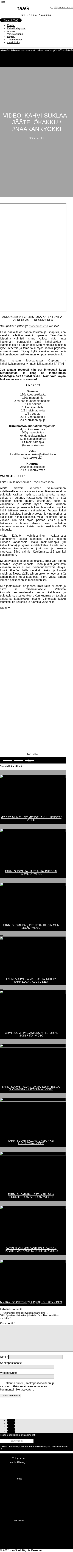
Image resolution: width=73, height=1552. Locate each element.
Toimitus (18, 1487)
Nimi (4, 1356)
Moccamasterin (38, 326)
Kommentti (7, 1323)
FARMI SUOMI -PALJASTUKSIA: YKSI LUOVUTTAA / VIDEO (31, 1142)
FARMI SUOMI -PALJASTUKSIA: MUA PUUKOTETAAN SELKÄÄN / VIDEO (31, 1196)
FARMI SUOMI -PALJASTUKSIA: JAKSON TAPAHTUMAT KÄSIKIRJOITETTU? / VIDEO (31, 1249)
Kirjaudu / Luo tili (63, 7)
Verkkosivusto (9, 1372)
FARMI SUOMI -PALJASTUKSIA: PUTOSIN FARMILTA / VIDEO (31, 872)
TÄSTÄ (58, 363)
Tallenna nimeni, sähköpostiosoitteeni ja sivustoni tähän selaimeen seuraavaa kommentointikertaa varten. (27, 1386)
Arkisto (11, 31)
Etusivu (11, 25)
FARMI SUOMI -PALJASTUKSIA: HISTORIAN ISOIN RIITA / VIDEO (31, 1034)
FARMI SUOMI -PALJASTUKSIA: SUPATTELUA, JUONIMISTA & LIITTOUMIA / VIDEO (31, 1088)
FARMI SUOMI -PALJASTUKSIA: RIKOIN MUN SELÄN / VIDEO (31, 926)
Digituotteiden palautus (18, 1499)
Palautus (18, 1491)
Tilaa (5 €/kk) (11, 20)
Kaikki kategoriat (16, 28)
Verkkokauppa (15, 33)
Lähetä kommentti (10, 1395)
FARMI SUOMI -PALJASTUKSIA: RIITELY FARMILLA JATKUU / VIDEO (31, 980)
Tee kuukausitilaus (18, 1537)
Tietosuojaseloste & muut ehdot (18, 1504)
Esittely (11, 36)
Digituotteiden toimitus (18, 1495)
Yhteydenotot (14, 39)
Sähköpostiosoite (12, 1362)
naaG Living (14, 42)
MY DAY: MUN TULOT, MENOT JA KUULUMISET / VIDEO (31, 818)
